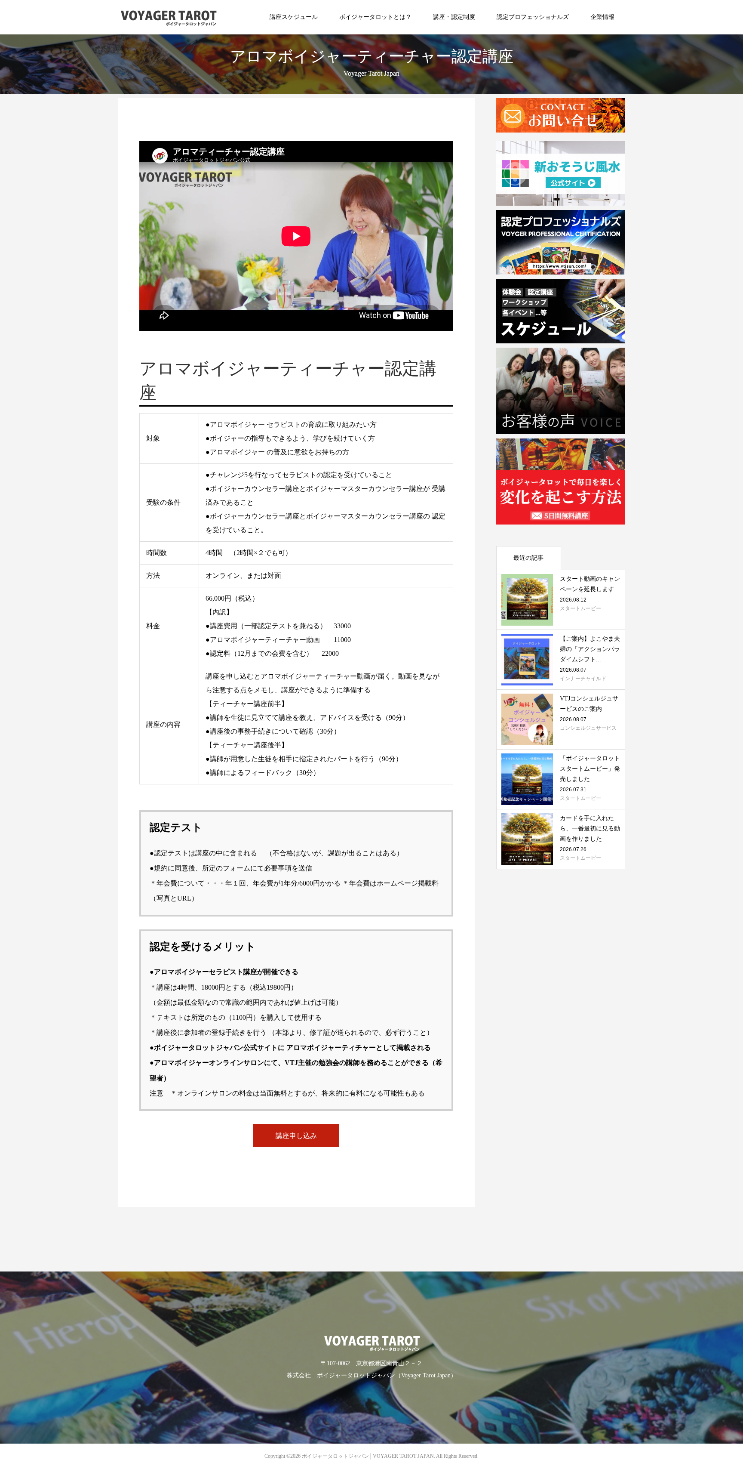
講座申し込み (296, 1135)
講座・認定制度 (454, 17)
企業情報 (602, 17)
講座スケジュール (294, 17)
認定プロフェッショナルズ (533, 17)
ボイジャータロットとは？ (375, 17)
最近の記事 (528, 558)
